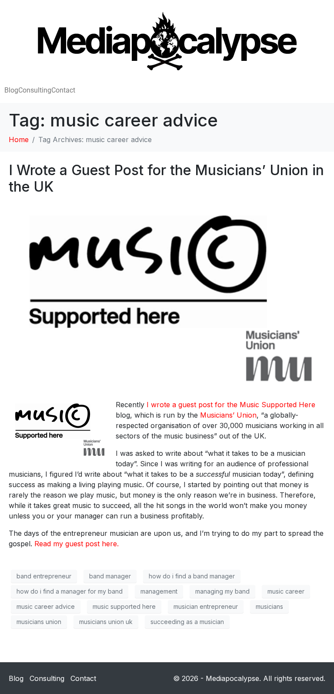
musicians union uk (106, 621)
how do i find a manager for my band (70, 591)
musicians (269, 606)
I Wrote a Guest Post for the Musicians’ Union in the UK (166, 178)
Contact (63, 90)
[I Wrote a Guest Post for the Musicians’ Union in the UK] (167, 296)
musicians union (39, 621)
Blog (11, 90)
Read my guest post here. (76, 543)
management (158, 591)
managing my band (222, 591)
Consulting (34, 90)
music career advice (46, 606)
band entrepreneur (44, 576)
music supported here (124, 606)
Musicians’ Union (228, 415)
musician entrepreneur (206, 606)
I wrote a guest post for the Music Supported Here (231, 404)
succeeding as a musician (187, 621)
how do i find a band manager (192, 576)
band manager (110, 576)
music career (285, 591)
